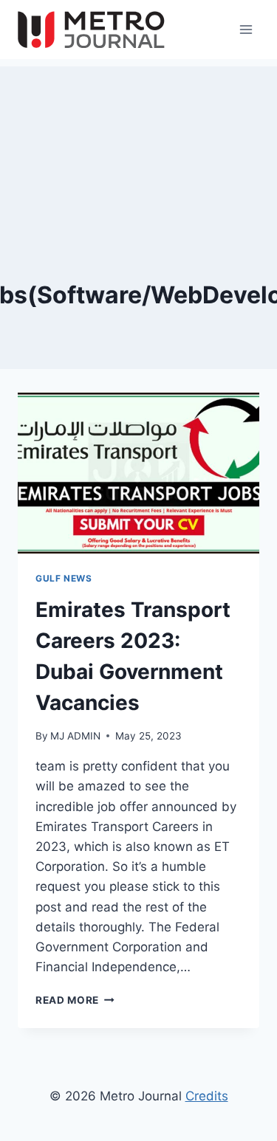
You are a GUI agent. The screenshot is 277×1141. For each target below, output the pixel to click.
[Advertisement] (138, 140)
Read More (74, 1000)
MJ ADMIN (75, 736)
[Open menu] (245, 29)
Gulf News (63, 578)
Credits (206, 1096)
